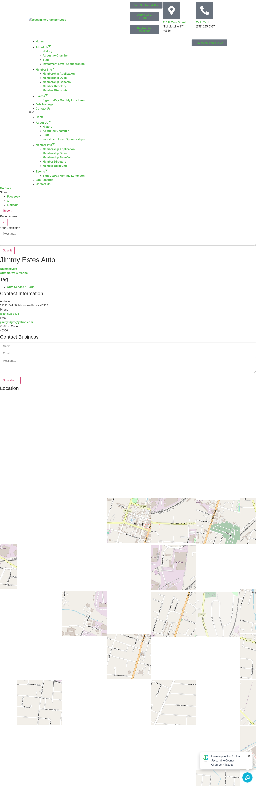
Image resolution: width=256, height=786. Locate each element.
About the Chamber (56, 55)
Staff (46, 59)
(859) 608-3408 (9, 313)
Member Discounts (55, 90)
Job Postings (44, 104)
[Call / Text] (204, 10)
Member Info (44, 69)
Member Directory (54, 86)
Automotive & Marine (14, 272)
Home (40, 41)
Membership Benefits (57, 82)
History (47, 51)
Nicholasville (8, 268)
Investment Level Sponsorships (64, 63)
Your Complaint (10, 228)
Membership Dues (55, 77)
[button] (78, 113)
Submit (7, 250)
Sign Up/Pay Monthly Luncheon (64, 100)
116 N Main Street (174, 22)
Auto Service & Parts (20, 287)
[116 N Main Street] (171, 10)
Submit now (10, 380)
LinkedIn (12, 204)
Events (40, 96)
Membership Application (59, 73)
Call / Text (202, 22)
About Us (42, 47)
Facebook (13, 196)
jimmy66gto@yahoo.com (16, 322)
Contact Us (43, 108)
